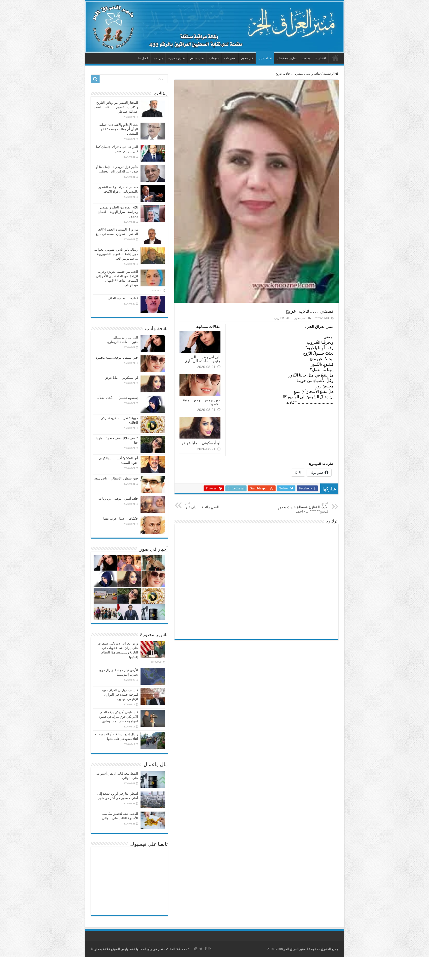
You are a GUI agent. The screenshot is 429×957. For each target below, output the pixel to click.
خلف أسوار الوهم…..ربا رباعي (118, 498)
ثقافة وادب (265, 58)
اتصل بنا (143, 58)
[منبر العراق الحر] (214, 27)
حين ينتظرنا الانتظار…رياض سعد (116, 478)
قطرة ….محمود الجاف (123, 298)
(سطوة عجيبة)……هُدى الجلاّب (117, 398)
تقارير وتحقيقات (286, 58)
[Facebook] (205, 949)
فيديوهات (230, 58)
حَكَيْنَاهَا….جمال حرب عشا (120, 518)
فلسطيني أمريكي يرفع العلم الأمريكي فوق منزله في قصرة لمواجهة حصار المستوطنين (118, 716)
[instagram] (196, 949)
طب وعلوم (197, 58)
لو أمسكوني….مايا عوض (201, 443)
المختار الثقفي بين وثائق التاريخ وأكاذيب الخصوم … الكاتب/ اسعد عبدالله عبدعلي (116, 107)
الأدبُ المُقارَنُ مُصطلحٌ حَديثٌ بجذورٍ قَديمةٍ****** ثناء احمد (303, 507)
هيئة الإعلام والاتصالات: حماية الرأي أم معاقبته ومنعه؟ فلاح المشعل (118, 129)
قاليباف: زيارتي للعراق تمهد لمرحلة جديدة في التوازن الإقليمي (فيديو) (120, 694)
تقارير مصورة (176, 58)
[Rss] (210, 949)
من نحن (158, 58)
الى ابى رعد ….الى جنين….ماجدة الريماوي (202, 359)
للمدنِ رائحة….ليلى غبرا (201, 505)
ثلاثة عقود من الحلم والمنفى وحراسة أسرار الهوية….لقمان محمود (118, 211)
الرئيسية (335, 58)
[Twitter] (201, 949)
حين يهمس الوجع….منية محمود (201, 402)
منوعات (214, 58)
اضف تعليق (300, 318)
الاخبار (322, 58)
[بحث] (95, 79)
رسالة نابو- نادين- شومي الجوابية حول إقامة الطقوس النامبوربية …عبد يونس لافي (116, 254)
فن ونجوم (247, 58)
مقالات (306, 58)
